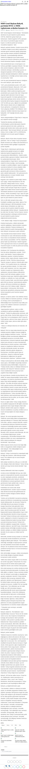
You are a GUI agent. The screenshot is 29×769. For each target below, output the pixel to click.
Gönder (2, 749)
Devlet (8, 725)
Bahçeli (3, 725)
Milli (16, 725)
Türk (20, 725)
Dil (12, 725)
